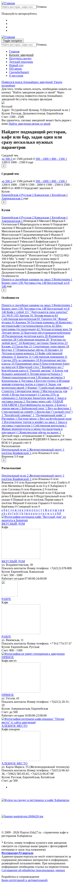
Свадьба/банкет (19, 72)
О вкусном (16, 75)
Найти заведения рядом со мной (29, 123)
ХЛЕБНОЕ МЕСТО (15, 725)
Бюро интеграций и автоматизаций (24, 880)
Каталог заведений (21, 55)
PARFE (6, 599)
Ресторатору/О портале (17, 853)
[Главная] (8, 3)
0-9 (59, 513)
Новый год (16, 65)
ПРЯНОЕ (8, 657)
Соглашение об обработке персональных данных (33, 870)
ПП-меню (15, 68)
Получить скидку (20, 58)
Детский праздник (21, 61)
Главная (14, 51)
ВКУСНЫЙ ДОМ (13, 523)
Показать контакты (14, 568)
